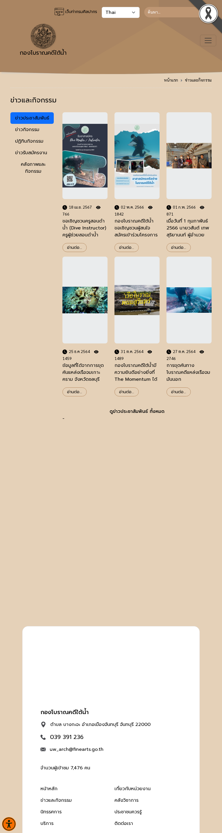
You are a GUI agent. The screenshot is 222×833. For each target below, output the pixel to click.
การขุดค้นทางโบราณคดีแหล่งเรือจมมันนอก (188, 372)
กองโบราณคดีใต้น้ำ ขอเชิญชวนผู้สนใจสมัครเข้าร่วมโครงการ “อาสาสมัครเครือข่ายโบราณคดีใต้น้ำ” (136, 235)
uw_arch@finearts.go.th (76, 749)
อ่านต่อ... (74, 247)
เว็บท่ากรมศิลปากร (80, 12)
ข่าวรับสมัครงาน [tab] (31, 152)
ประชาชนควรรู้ (128, 811)
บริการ (46, 823)
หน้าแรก (171, 79)
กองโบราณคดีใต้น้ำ (43, 52)
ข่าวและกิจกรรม (198, 79)
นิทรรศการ (51, 811)
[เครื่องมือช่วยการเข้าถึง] (9, 824)
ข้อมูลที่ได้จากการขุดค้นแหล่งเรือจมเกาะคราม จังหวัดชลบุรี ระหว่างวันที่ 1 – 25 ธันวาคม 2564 (83, 379)
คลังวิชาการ (126, 800)
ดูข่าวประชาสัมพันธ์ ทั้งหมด (137, 411)
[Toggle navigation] (208, 40)
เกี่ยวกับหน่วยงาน (132, 788)
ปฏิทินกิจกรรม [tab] (29, 141)
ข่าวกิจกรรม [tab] (27, 129)
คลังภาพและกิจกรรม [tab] (33, 168)
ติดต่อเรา (123, 823)
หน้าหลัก (49, 788)
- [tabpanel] (136, 313)
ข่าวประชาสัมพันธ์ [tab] (32, 118)
